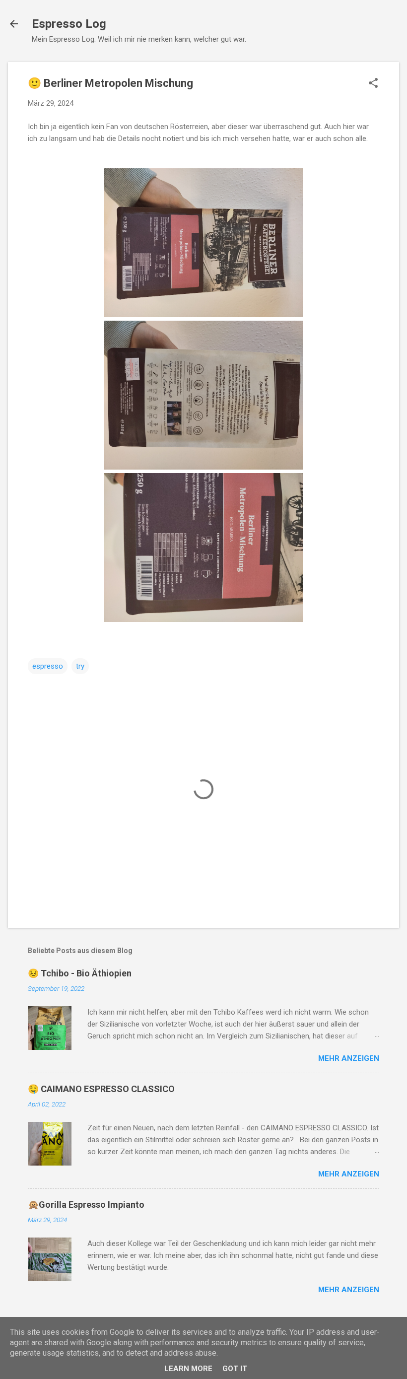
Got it (234, 1368)
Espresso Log (69, 24)
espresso (47, 666)
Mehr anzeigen (348, 1058)
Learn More (188, 1368)
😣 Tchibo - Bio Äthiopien (80, 973)
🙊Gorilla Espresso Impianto (86, 1204)
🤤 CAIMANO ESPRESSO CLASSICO (101, 1089)
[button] (373, 84)
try (80, 666)
